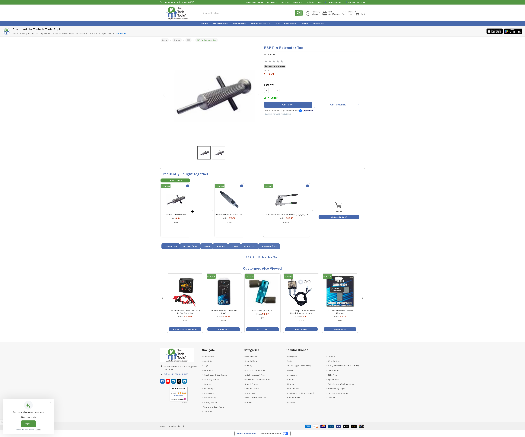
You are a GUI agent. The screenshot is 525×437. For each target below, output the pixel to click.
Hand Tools (290, 23)
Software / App (269, 246)
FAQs (205, 366)
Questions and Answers (275, 66)
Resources (318, 23)
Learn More (121, 33)
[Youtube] (168, 381)
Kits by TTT (250, 366)
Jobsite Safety (252, 388)
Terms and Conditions (213, 407)
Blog (320, 2)
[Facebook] (162, 381)
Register (361, 2)
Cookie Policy (209, 398)
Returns (207, 384)
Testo (289, 361)
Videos (234, 246)
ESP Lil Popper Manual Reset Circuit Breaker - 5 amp (301, 311)
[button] (339, 105)
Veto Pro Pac (293, 388)
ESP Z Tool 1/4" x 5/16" (262, 310)
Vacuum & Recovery (261, 23)
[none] (211, 95)
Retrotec (291, 402)
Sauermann (333, 370)
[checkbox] (187, 186)
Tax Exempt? (272, 2)
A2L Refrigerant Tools (255, 375)
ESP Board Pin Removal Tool (229, 215)
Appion (290, 379)
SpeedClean (333, 379)
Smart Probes (251, 384)
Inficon (331, 356)
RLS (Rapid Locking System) (300, 393)
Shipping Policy (211, 379)
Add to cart (224, 329)
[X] (179, 381)
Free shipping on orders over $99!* (177, 2)
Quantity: (269, 85)
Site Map (207, 411)
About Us (297, 2)
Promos (304, 23)
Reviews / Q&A (190, 246)
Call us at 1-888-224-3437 (176, 374)
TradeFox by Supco (336, 388)
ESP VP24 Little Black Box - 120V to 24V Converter (185, 311)
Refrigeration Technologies (341, 384)
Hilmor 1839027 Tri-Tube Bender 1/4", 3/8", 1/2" (286, 215)
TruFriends (309, 2)
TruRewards (208, 393)
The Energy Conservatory (299, 366)
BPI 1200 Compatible (255, 370)
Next (258, 95)
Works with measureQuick (258, 379)
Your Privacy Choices (270, 433)
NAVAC (290, 370)
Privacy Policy (210, 402)
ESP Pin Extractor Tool (175, 215)
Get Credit (285, 2)
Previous (164, 95)
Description (171, 246)
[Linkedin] (184, 381)
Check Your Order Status (215, 375)
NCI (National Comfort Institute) (343, 366)
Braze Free (250, 393)
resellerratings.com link (178, 399)
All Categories (220, 23)
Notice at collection (246, 433)
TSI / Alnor (333, 375)
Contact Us (208, 356)
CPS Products (293, 398)
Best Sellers (251, 361)
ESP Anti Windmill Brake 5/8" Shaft (224, 311)
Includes (220, 246)
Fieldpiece (292, 356)
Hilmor (290, 384)
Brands (204, 23)
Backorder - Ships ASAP (185, 329)
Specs (207, 246)
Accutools (292, 375)
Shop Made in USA (254, 2)
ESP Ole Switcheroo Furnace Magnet (339, 311)
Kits (277, 23)
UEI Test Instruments (338, 393)
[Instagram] (173, 381)
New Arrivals (239, 23)
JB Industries (334, 361)
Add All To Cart (339, 217)
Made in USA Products (255, 398)
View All (332, 398)
